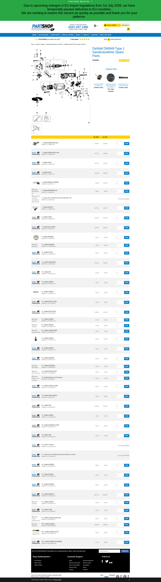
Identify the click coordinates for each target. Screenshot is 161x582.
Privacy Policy (73, 567)
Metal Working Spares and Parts (54, 44)
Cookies (85, 569)
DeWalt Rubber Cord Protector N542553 (123, 85)
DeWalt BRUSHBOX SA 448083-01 (99, 85)
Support (94, 35)
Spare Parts (55, 35)
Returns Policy (87, 562)
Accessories (43, 35)
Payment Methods (88, 560)
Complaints (86, 565)
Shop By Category (40, 44)
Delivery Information (74, 562)
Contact (86, 35)
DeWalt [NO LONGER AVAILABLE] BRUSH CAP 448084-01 (111, 86)
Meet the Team (105, 35)
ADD (126, 143)
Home (34, 35)
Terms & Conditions (74, 565)
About (78, 35)
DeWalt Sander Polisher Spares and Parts (75, 44)
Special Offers (68, 35)
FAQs (70, 560)
